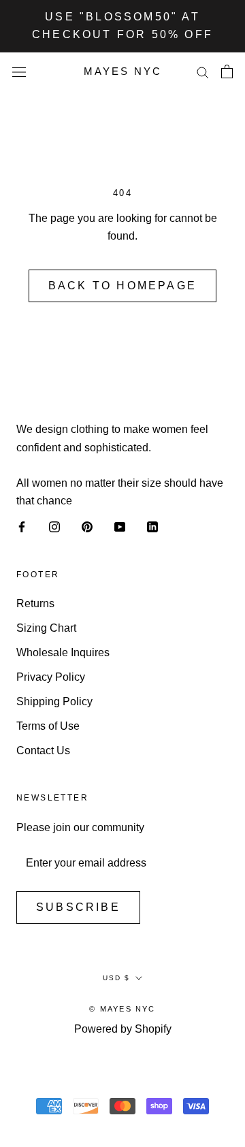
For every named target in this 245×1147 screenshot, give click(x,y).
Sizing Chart (46, 628)
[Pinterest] (87, 527)
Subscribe (78, 907)
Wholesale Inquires (63, 652)
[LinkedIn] (152, 527)
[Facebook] (21, 527)
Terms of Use (48, 726)
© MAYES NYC (122, 1009)
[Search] (203, 71)
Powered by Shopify (123, 1029)
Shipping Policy (54, 701)
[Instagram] (54, 527)
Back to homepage (122, 285)
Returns (35, 603)
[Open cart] (227, 71)
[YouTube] (119, 527)
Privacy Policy (50, 677)
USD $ (116, 978)
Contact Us (43, 750)
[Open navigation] (19, 71)
